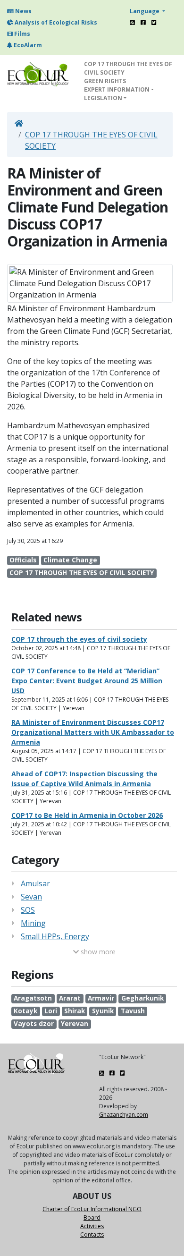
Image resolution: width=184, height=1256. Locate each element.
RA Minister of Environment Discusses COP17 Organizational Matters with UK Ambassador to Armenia (92, 732)
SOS (28, 910)
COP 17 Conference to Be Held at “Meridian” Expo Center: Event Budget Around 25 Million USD (86, 680)
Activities (92, 1226)
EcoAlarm (27, 45)
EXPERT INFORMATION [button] (117, 89)
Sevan (31, 896)
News (23, 11)
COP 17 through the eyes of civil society (79, 639)
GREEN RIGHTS (105, 81)
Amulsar (35, 883)
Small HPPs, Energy (55, 936)
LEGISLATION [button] (103, 98)
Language (145, 11)
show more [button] (97, 951)
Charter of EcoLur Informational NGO (92, 1209)
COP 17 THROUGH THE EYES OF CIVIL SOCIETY (128, 68)
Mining (33, 923)
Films (21, 34)
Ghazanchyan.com (123, 1115)
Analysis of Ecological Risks (55, 22)
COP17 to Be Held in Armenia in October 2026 (87, 815)
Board (92, 1218)
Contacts (92, 1235)
